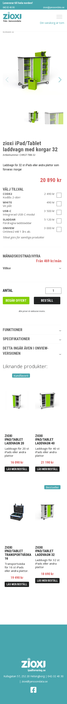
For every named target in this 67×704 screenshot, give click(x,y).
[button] (59, 80)
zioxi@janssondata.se (53, 7)
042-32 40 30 (9, 7)
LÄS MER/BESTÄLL (17, 469)
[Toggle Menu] (59, 17)
